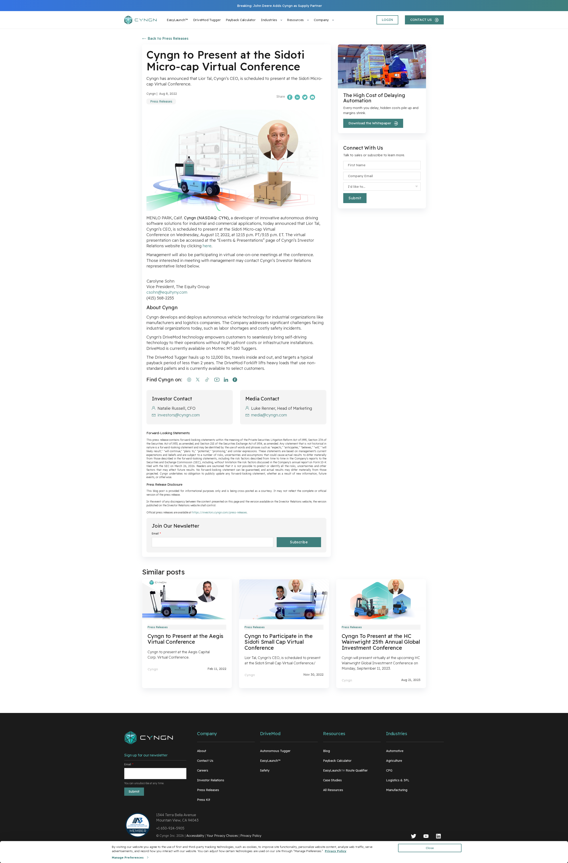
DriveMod (270, 733)
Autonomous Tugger (275, 751)
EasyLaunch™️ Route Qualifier (345, 770)
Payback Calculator (337, 761)
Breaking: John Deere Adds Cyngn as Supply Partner (279, 6)
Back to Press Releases (168, 38)
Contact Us (205, 761)
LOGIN (387, 20)
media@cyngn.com (269, 415)
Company (207, 733)
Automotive (394, 751)
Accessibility (195, 836)
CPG (389, 770)
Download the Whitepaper (370, 123)
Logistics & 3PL (397, 780)
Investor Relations (210, 780)
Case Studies (332, 780)
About (201, 751)
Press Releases (161, 101)
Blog (326, 751)
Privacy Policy (250, 836)
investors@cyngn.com (179, 415)
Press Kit (203, 800)
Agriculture (394, 761)
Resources (334, 733)
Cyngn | (151, 94)
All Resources (333, 790)
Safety (264, 770)
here (207, 245)
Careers (202, 770)
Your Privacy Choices (222, 836)
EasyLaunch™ (270, 761)
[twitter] (413, 837)
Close (430, 848)
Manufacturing (396, 790)
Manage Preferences (128, 857)
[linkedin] (438, 837)
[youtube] (426, 837)
